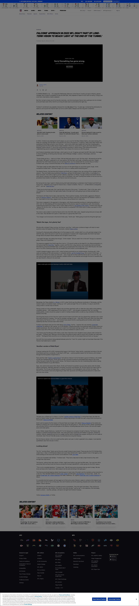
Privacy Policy (38, 596)
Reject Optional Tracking (99, 599)
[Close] (136, 599)
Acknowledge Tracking (114, 599)
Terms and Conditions (64, 595)
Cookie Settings (28, 604)
